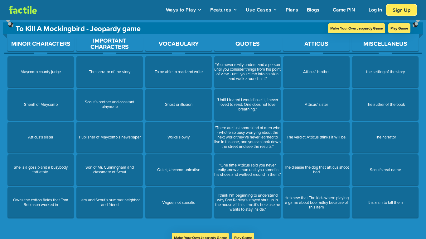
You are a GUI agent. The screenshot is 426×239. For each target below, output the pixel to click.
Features (220, 9)
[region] (213, 126)
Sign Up (401, 10)
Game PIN (344, 9)
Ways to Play (181, 9)
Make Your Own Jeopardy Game (356, 28)
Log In (375, 9)
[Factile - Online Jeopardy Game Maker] (23, 10)
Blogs (313, 9)
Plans (292, 9)
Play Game (399, 28)
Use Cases (258, 9)
